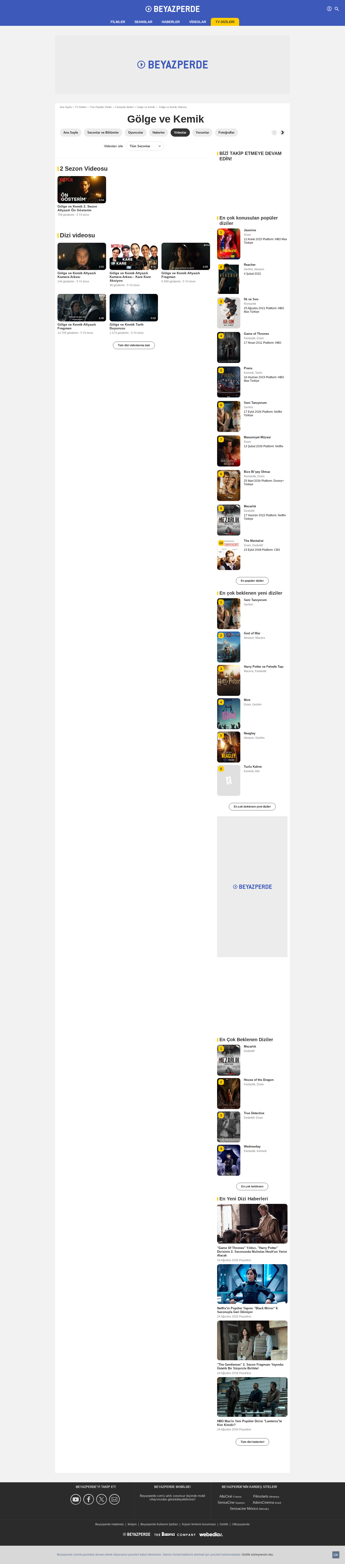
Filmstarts (260, 1496)
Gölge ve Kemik (146, 107)
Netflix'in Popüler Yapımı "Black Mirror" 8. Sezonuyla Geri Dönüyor (247, 1310)
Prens (248, 368)
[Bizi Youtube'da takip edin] (76, 1499)
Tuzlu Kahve (253, 766)
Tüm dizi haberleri (252, 1442)
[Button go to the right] (282, 132)
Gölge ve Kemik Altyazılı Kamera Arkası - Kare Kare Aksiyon (130, 276)
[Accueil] (172, 9)
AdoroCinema (263, 1502)
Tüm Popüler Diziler (101, 107)
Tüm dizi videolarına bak (134, 345)
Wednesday (252, 1146)
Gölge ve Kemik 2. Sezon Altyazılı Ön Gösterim (77, 208)
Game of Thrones (256, 333)
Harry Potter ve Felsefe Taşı (264, 666)
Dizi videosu (77, 235)
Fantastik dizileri (124, 107)
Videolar (197, 22)
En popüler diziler (252, 580)
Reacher (250, 264)
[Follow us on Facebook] (89, 1499)
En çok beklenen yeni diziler (252, 806)
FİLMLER (118, 22)
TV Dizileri (80, 107)
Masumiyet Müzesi (257, 437)
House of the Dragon (259, 1080)
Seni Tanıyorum (255, 402)
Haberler (171, 22)
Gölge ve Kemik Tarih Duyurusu (127, 326)
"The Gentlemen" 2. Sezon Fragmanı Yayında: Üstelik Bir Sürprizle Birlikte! (250, 1366)
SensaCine (226, 1502)
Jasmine (250, 230)
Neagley (249, 733)
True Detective (254, 1113)
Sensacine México (244, 1508)
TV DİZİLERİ (224, 22)
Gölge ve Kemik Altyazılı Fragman (180, 275)
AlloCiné (225, 1496)
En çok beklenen (252, 1186)
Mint (247, 700)
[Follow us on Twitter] (102, 1499)
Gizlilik (224, 1524)
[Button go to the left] (274, 132)
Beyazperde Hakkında (109, 1524)
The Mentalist (253, 541)
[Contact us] (115, 1499)
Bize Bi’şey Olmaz (257, 472)
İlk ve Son (251, 299)
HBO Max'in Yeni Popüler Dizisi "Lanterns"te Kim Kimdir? (249, 1422)
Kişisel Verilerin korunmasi (199, 1524)
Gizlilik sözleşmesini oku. (258, 1554)
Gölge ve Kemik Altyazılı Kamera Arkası (77, 275)
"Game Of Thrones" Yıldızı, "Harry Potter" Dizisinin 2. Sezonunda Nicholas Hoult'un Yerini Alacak (252, 1251)
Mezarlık (250, 506)
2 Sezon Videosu (84, 168)
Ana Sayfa (66, 107)
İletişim (132, 1524)
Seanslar (143, 22)
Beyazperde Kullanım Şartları (159, 1524)
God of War (252, 633)
